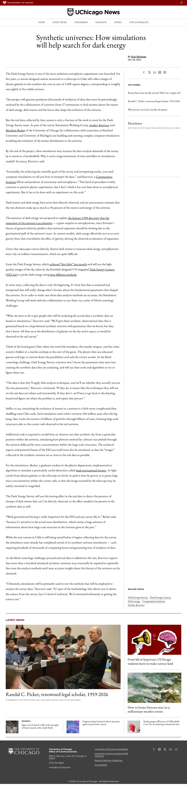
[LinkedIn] (154, 72)
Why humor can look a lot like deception (147, 109)
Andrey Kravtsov (99, 125)
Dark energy (134, 601)
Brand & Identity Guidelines (108, 760)
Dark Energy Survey (138, 597)
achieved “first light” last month (68, 264)
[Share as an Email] (159, 72)
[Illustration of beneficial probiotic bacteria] (73, 727)
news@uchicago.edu (59, 767)
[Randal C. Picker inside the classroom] (63, 657)
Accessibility (101, 765)
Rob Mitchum (138, 56)
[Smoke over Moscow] (154, 688)
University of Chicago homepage (111, 749)
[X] (149, 72)
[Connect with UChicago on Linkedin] (170, 749)
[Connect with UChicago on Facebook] (154, 749)
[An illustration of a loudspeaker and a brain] (154, 640)
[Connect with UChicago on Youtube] (176, 749)
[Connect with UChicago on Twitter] (165, 749)
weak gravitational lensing (91, 470)
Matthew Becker (15, 130)
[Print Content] (164, 72)
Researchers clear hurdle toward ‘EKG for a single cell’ (154, 92)
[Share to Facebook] (144, 72)
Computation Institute (153, 601)
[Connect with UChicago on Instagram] (159, 749)
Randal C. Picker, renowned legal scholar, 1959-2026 (154, 101)
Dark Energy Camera (160, 597)
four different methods (63, 274)
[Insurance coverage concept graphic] (133, 727)
